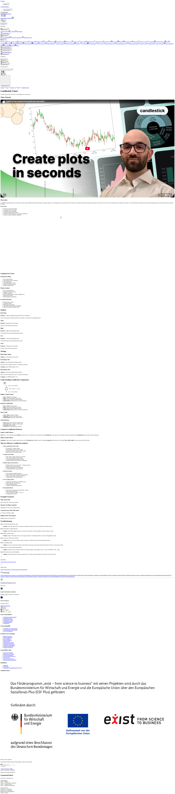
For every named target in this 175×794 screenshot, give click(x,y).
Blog (8, 6)
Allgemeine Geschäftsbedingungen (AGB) (12, 667)
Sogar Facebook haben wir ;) (9, 656)
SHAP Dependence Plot (121, 43)
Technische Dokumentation (9, 645)
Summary (78, 43)
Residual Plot (151, 43)
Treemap (121, 41)
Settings (62, 575)
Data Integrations (6, 33)
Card (167, 41)
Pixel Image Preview (160, 41)
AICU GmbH (10, 768)
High (54, 575)
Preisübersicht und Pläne (8, 646)
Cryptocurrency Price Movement (49, 576)
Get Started (3, 23)
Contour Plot (42, 43)
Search (4, 21)
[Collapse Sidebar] (12, 18)
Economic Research (39, 575)
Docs (7, 87)
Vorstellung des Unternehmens (9, 617)
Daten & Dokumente (7, 637)
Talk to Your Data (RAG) (16, 37)
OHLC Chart (69, 41)
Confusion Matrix (92, 43)
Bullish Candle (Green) (109, 575)
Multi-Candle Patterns (163, 575)
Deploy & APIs (6, 641)
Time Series (52, 41)
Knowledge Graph (28, 37)
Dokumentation (7, 10)
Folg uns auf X (6, 657)
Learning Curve (143, 43)
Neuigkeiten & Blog (7, 618)
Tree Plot (13, 45)
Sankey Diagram (99, 41)
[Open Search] (2, 16)
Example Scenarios (18, 576)
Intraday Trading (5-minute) (36, 576)
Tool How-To (4, 29)
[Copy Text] (4, 383)
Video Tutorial (4, 575)
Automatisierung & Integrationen (10, 629)
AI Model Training (5, 47)
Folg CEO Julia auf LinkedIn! (9, 660)
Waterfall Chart (90, 41)
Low (57, 575)
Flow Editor (4, 35)
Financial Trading (23, 575)
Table (17, 45)
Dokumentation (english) (6, 13)
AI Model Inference (6, 50)
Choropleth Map (128, 41)
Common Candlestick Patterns (142, 575)
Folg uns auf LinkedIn (8, 652)
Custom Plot (151, 41)
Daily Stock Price (26, 576)
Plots (3, 39)
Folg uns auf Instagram (8, 655)
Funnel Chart (76, 41)
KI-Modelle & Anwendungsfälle (10, 628)
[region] (87, 388)
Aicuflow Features (5, 31)
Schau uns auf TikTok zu (8, 658)
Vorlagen (2, 6)
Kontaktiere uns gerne (8, 620)
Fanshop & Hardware (8, 647)
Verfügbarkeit (6, 623)
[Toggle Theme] (3, 72)
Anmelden (3, 766)
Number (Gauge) (143, 41)
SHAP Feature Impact (133, 43)
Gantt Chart (83, 41)
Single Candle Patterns (154, 575)
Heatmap (20, 43)
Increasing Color (75, 575)
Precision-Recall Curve (110, 43)
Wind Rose (135, 41)
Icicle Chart (115, 41)
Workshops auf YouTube (8, 654)
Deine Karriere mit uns (8, 619)
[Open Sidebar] (4, 16)
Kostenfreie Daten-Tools (8, 643)
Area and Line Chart (12, 41)
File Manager (19, 31)
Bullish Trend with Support (61, 576)
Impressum (5, 665)
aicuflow (2, 87)
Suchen (4, 608)
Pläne (5, 6)
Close (59, 575)
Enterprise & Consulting (8, 642)
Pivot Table (6, 45)
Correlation (35, 43)
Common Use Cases (15, 575)
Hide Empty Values (68, 575)
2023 (3, 768)
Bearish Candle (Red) (119, 575)
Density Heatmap (28, 43)
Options (45, 575)
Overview (4, 41)
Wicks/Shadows (132, 575)
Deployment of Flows (7, 52)
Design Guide (5, 64)
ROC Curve (100, 43)
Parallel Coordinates (70, 43)
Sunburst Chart (107, 41)
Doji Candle (126, 575)
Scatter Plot (32, 41)
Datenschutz (6, 666)
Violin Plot (14, 43)
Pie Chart (46, 41)
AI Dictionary (4, 54)
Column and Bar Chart (24, 41)
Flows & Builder (7, 638)
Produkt (5, 4)
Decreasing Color (83, 575)
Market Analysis (31, 575)
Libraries (4, 59)
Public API (4, 62)
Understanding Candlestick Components (95, 575)
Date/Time (49, 575)
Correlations (84, 43)
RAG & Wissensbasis (8, 631)
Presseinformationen (7, 622)
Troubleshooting (71, 576)
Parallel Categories (60, 43)
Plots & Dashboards (7, 640)
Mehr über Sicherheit (6, 605)
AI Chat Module (5, 37)
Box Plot (9, 43)
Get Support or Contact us (6, 70)
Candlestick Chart (60, 41)
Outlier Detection (50, 43)
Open (52, 575)
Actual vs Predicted (160, 43)
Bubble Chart (40, 41)
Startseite (2, 1)
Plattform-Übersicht (7, 636)
